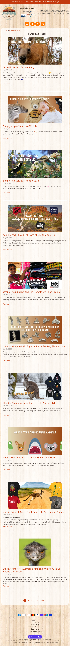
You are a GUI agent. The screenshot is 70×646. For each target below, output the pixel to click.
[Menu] (27, 24)
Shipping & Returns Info (35, 627)
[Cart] (37, 24)
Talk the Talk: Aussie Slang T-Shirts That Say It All (30, 235)
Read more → (7, 84)
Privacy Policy (35, 625)
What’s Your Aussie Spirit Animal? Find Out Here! (29, 457)
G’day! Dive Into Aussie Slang (18, 67)
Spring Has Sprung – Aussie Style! (21, 180)
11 (37, 601)
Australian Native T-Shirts (34, 639)
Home (5, 30)
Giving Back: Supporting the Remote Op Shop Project (32, 292)
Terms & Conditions (35, 631)
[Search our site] (43, 24)
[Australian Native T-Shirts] (18, 12)
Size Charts (35, 629)
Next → (43, 601)
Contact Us (35, 622)
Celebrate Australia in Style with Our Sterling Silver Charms (35, 346)
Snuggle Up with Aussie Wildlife (20, 126)
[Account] (32, 24)
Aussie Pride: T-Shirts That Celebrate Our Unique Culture (34, 512)
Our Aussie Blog (14, 30)
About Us (35, 620)
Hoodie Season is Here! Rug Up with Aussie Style (29, 403)
